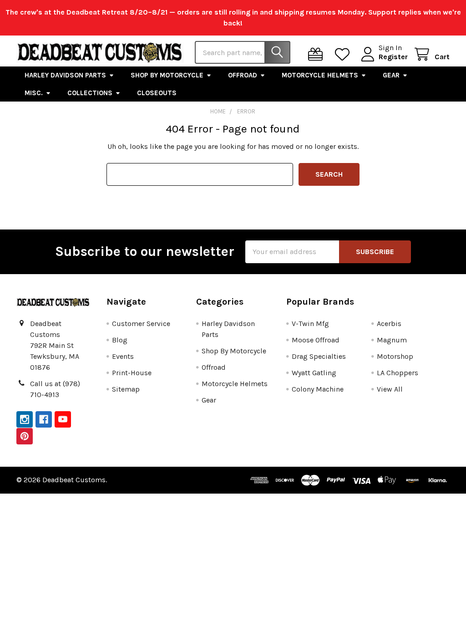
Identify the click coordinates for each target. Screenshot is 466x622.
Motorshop (395, 356)
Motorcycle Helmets (320, 75)
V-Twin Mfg (310, 323)
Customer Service (141, 323)
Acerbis (389, 323)
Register (393, 56)
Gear (391, 75)
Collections (89, 93)
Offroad (242, 75)
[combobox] (242, 52)
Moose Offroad (315, 340)
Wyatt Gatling (314, 372)
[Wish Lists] (344, 54)
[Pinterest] (24, 436)
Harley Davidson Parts (65, 75)
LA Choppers (397, 372)
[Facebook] (43, 419)
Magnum (392, 340)
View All (390, 389)
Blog (119, 340)
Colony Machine (318, 389)
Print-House (132, 372)
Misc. (34, 93)
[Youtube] (63, 419)
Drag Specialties (319, 356)
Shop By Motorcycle (167, 75)
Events (123, 356)
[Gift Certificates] (317, 54)
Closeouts (157, 93)
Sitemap (126, 389)
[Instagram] (24, 419)
